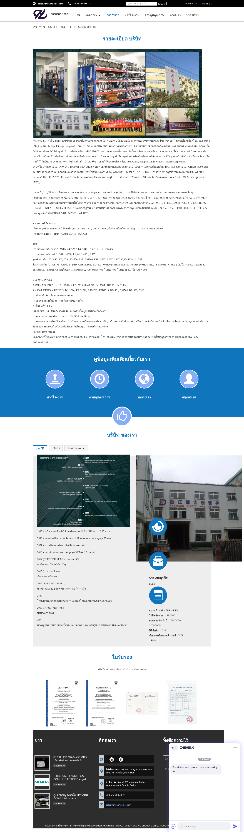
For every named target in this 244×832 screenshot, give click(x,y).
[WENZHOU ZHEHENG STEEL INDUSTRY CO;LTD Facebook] (121, 759)
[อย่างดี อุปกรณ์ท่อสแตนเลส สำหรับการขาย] (62, 704)
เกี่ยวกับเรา (112, 15)
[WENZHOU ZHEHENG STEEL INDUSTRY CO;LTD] (52, 14)
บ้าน (77, 15)
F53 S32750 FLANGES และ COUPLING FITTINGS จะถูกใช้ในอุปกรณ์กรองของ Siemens (70, 777)
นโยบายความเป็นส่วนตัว (56, 825)
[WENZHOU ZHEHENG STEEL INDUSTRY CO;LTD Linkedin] (111, 759)
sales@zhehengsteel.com (50, 3)
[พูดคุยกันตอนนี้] (189, 378)
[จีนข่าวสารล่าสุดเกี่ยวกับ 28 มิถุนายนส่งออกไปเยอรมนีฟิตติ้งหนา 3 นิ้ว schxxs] (42, 801)
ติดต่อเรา (175, 15)
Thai (208, 3)
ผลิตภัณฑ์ (91, 15)
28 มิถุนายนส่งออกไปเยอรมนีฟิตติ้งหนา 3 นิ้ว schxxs (70, 796)
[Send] (235, 826)
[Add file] (173, 826)
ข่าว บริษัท (192, 15)
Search (162, 3)
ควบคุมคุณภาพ (154, 15)
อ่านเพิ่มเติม (59, 765)
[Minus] (235, 748)
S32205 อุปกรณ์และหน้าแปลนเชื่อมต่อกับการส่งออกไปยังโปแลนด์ (70, 758)
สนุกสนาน (189, 397)
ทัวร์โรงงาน (132, 15)
